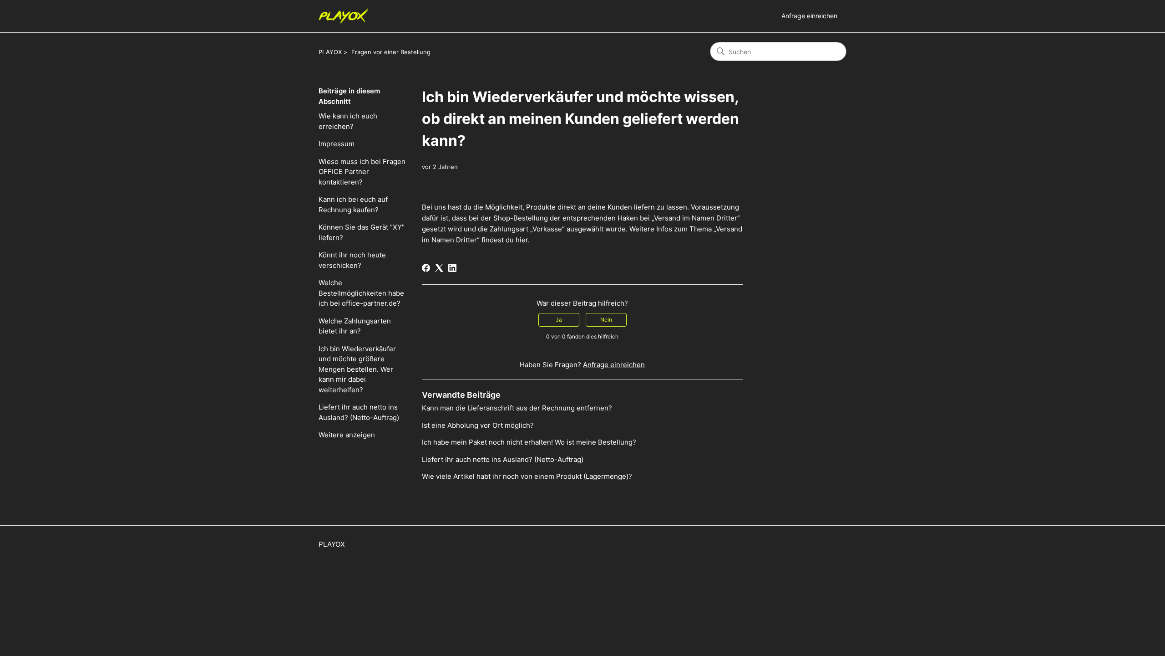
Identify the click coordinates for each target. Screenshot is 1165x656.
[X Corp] (439, 268)
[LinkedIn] (452, 268)
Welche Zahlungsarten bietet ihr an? (355, 326)
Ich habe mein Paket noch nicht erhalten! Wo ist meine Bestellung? (529, 442)
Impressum (337, 143)
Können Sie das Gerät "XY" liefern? (362, 232)
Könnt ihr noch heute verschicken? (352, 260)
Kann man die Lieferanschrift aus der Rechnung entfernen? (517, 408)
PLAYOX (330, 52)
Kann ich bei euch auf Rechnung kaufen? (353, 204)
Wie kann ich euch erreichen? (348, 121)
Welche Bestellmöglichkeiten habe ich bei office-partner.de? (361, 293)
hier (522, 240)
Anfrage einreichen (809, 16)
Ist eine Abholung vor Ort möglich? (478, 425)
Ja (559, 319)
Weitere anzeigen (347, 434)
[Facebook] (426, 268)
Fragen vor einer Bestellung (391, 52)
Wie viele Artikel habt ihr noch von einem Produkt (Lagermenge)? (527, 476)
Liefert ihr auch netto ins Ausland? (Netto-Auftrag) (359, 412)
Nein (606, 319)
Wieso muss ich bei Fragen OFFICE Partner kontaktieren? (362, 171)
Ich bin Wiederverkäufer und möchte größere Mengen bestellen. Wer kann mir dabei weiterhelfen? (357, 369)
